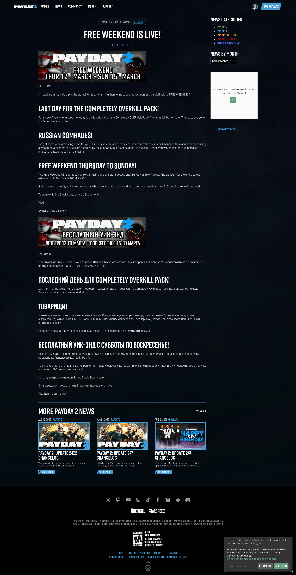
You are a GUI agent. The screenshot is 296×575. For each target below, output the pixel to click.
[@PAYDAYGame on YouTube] (128, 499)
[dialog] (258, 554)
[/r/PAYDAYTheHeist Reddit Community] (178, 499)
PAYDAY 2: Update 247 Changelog (173, 455)
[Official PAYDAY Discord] (187, 499)
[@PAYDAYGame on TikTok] (148, 499)
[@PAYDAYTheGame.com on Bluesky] (168, 499)
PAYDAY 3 (222, 26)
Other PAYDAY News (228, 43)
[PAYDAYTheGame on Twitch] (118, 499)
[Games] (131, 553)
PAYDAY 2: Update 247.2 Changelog (57, 455)
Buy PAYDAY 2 (271, 6)
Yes (233, 100)
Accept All (281, 566)
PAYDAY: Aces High (227, 35)
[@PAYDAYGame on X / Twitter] (108, 499)
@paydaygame (226, 129)
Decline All (265, 566)
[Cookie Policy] (136, 557)
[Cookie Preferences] (238, 566)
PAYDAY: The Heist (227, 39)
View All (201, 411)
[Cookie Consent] (155, 557)
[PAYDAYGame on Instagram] (138, 499)
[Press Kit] (144, 553)
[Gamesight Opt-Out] (177, 557)
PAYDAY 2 (138, 21)
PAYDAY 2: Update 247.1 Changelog (116, 455)
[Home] (121, 553)
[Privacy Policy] (117, 557)
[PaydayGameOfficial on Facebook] (158, 499)
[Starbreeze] (159, 553)
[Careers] (173, 553)
